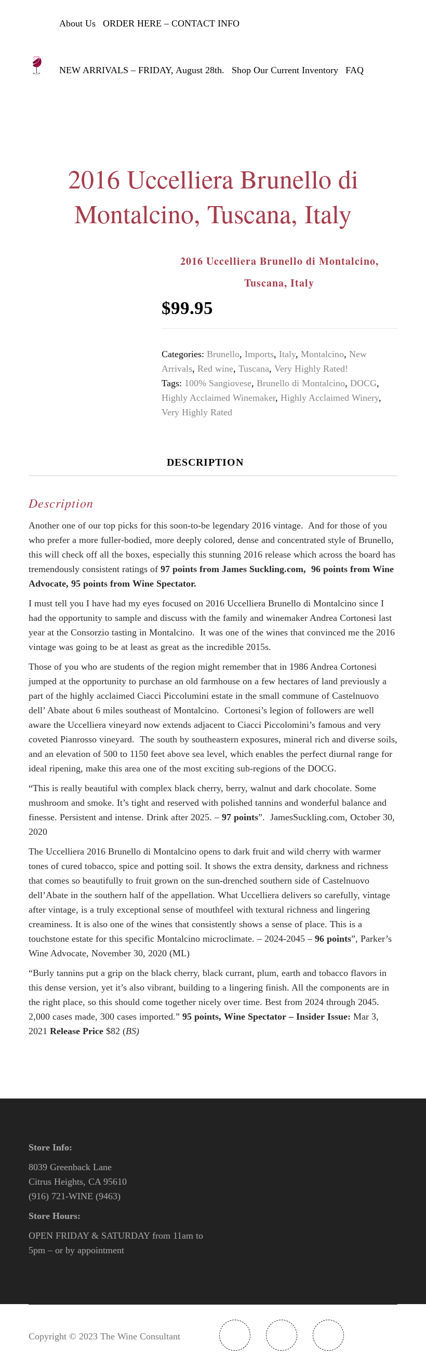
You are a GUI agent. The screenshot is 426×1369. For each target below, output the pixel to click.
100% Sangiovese (217, 383)
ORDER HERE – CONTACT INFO (171, 23)
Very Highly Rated (197, 412)
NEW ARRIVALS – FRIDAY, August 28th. (141, 70)
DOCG (363, 383)
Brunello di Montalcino (301, 383)
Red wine (215, 368)
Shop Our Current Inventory (285, 70)
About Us (77, 23)
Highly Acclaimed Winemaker (218, 397)
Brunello (223, 354)
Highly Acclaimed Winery (330, 397)
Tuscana (253, 368)
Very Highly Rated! (311, 368)
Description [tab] (205, 462)
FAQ (354, 70)
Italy (287, 354)
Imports (259, 354)
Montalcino (322, 354)
